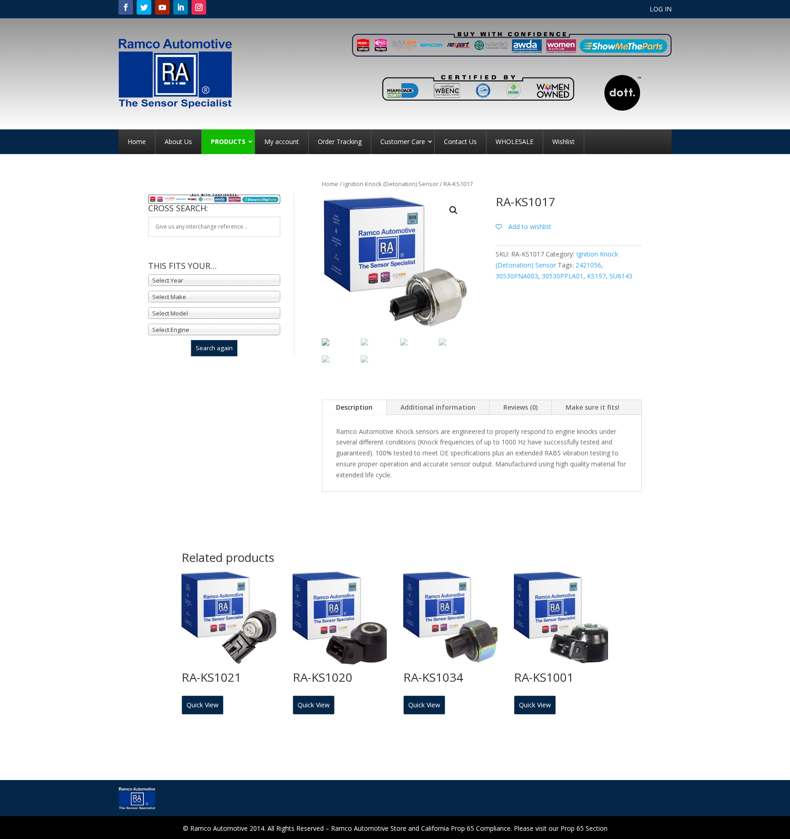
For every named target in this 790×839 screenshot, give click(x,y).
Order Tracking (340, 141)
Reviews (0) (520, 407)
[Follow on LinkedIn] (180, 7)
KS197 (596, 276)
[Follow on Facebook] (125, 7)
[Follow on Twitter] (144, 7)
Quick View (203, 704)
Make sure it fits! (592, 407)
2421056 (588, 265)
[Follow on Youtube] (162, 7)
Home (137, 141)
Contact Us (460, 141)
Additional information (437, 407)
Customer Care (402, 141)
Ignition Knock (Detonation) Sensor (390, 184)
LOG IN (661, 9)
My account (281, 141)
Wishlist (563, 141)
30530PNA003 (517, 276)
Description (354, 407)
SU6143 (620, 276)
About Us (178, 141)
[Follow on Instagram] (199, 7)
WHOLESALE (515, 141)
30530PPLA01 (562, 276)
